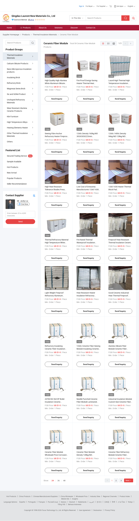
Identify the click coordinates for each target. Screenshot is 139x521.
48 (64, 480)
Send (20, 221)
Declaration (97, 510)
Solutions (58, 27)
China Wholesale (67, 496)
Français (42, 502)
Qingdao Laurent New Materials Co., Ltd (33, 16)
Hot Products (11, 496)
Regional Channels (110, 496)
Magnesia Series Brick (16, 88)
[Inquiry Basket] (111, 6)
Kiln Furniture (12, 116)
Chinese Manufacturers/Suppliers (45, 496)
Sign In (81, 6)
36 (58, 480)
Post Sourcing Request (133, 18)
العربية (91, 502)
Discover (74, 27)
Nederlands (82, 502)
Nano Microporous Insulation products (19, 70)
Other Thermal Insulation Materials (17, 134)
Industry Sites (95, 496)
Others (10, 141)
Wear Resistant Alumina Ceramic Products (17, 109)
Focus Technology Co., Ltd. (52, 510)
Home (9, 27)
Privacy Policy (110, 510)
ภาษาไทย (121, 502)
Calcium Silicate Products (17, 63)
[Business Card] (34, 195)
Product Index (125, 496)
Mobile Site (65, 499)
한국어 (99, 502)
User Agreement (85, 510)
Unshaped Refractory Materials (16, 101)
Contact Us (90, 27)
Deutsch (72, 502)
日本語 (106, 502)
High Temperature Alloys (17, 122)
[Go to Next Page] (130, 43)
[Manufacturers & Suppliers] (20, 5)
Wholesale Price (81, 496)
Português (32, 502)
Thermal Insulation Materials (15, 56)
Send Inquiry (56, 99)
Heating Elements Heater (17, 127)
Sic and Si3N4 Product (16, 94)
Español (22, 502)
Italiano (63, 502)
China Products (24, 496)
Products (27, 27)
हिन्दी (113, 502)
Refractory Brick (13, 83)
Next (127, 480)
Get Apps (120, 6)
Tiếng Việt (61, 504)
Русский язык (53, 502)
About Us (42, 27)
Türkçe (130, 502)
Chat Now (24, 204)
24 (53, 480)
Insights (75, 499)
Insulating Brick (13, 77)
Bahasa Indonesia (74, 504)
